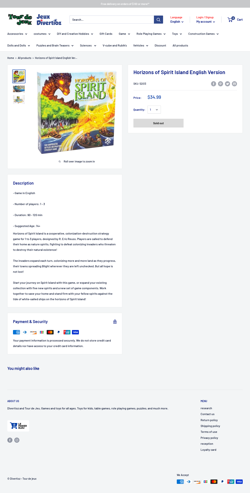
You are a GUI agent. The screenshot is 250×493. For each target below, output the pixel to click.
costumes (40, 33)
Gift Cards (106, 33)
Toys (175, 33)
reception (207, 443)
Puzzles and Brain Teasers (53, 45)
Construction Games (201, 33)
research (206, 408)
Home (10, 57)
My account (204, 21)
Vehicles (138, 45)
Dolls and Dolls (16, 45)
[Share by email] (234, 83)
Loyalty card (208, 449)
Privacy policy (209, 437)
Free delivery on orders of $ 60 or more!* (125, 3)
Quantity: (139, 109)
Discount (160, 45)
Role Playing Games (149, 33)
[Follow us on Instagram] (16, 440)
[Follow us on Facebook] (9, 440)
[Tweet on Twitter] (227, 83)
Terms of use (209, 431)
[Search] (158, 20)
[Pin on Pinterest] (220, 83)
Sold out (158, 123)
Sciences (86, 45)
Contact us (207, 414)
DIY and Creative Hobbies (73, 33)
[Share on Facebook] (213, 83)
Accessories (15, 33)
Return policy (209, 420)
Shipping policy (210, 426)
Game (122, 33)
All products (180, 45)
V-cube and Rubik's (115, 45)
